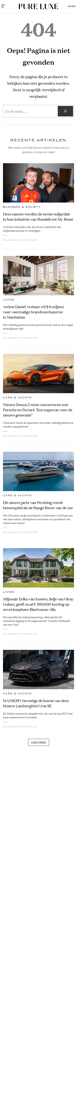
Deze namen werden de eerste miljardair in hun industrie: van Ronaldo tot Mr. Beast (38, 217)
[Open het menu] (3, 6)
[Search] (65, 111)
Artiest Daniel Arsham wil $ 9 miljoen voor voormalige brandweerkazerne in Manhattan (33, 312)
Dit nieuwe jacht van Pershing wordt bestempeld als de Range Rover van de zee (38, 505)
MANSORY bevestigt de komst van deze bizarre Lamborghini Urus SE (36, 703)
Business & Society (22, 207)
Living (8, 300)
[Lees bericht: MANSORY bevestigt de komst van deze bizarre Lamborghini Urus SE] (38, 669)
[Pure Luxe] (38, 6)
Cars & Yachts (17, 398)
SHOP (72, 6)
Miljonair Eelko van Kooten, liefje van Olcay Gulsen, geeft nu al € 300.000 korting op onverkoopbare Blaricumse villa (38, 604)
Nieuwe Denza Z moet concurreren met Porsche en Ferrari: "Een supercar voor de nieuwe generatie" (37, 410)
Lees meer (38, 742)
